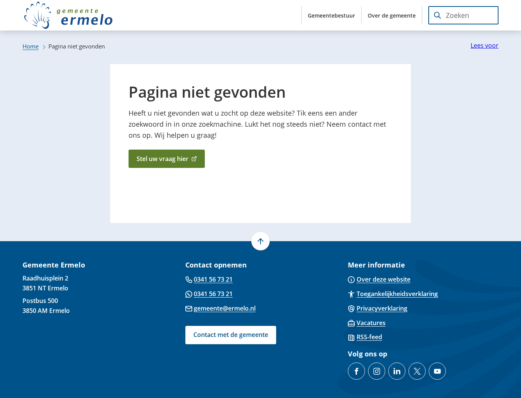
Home (31, 46)
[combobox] (463, 15)
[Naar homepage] (68, 15)
